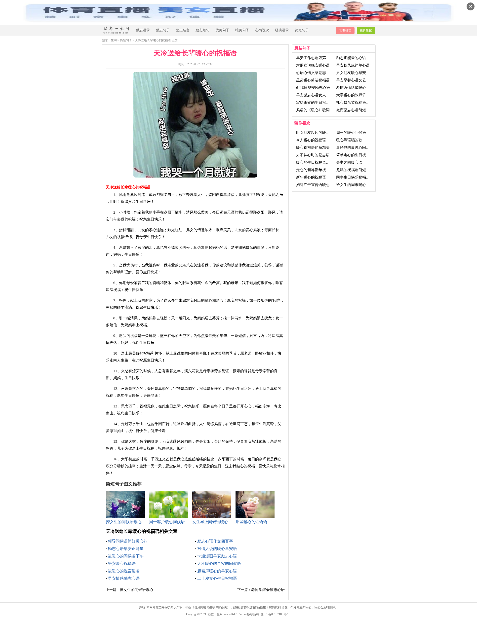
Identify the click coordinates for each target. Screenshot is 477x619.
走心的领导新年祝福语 (314, 170)
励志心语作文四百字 (215, 541)
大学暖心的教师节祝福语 (356, 95)
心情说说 (262, 30)
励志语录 (143, 30)
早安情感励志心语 (124, 578)
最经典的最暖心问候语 (354, 147)
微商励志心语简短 (351, 110)
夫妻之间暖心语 (349, 162)
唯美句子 (242, 30)
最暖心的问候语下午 (126, 556)
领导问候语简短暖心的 (128, 541)
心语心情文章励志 (311, 73)
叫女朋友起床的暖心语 (314, 133)
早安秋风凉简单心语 (353, 65)
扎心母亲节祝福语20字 (355, 103)
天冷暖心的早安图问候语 (219, 563)
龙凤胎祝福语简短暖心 (354, 170)
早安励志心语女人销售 (314, 95)
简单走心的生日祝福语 (354, 155)
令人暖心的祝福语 (311, 140)
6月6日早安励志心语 (313, 88)
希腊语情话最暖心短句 (354, 88)
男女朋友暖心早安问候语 (356, 73)
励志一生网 (109, 40)
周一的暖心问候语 (351, 133)
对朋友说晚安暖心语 (313, 65)
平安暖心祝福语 (122, 563)
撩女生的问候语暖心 (136, 590)
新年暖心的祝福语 (311, 177)
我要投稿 (345, 30)
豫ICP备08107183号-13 (275, 614)
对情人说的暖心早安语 (217, 548)
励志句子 (163, 30)
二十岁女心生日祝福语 (217, 578)
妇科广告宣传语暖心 (313, 185)
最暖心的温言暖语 (124, 571)
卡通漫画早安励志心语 (217, 556)
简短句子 (302, 30)
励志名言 (183, 30)
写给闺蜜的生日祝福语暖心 (318, 103)
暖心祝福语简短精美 (313, 147)
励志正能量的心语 (351, 58)
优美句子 (222, 30)
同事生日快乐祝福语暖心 (356, 177)
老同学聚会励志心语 (268, 590)
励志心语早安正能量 (126, 548)
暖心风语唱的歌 (349, 140)
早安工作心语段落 (311, 58)
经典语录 (282, 30)
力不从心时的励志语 (313, 155)
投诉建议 (366, 30)
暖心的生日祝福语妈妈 (314, 162)
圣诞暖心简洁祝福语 (313, 80)
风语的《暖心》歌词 (313, 110)
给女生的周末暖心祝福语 (356, 185)
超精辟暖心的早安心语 (217, 571)
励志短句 (202, 30)
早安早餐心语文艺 (351, 80)
